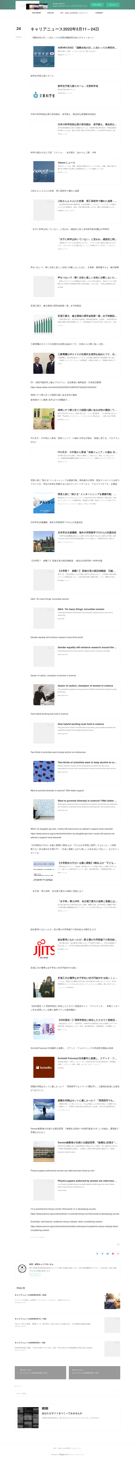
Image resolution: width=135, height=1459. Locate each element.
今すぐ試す (97, 4)
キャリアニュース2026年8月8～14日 (30, 1342)
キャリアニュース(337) (37, 1237)
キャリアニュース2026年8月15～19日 (30, 1318)
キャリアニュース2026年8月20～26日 (30, 1295)
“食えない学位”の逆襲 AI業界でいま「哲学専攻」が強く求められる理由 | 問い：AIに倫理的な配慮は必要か (53, 1324)
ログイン (112, 4)
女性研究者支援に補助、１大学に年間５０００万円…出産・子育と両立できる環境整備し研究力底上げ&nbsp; (54, 1347)
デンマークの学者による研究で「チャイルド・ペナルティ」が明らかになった (42, 1300)
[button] (36, 12)
